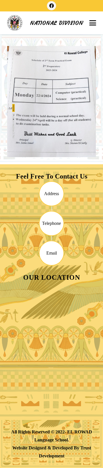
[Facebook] (51, 5)
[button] (93, 22)
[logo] (15, 23)
